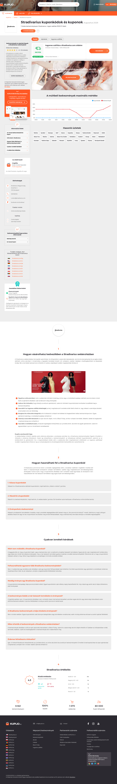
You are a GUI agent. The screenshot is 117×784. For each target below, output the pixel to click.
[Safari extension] (92, 764)
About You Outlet (62, 136)
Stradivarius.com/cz (17, 261)
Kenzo (63, 133)
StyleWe (69, 140)
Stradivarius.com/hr (17, 268)
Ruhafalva (72, 136)
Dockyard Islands (99, 140)
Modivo (45, 136)
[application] (72, 110)
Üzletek (16, 17)
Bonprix (62, 140)
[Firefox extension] (98, 764)
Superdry (70, 133)
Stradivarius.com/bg (17, 258)
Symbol (43, 133)
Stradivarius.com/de (17, 263)
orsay (76, 140)
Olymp (90, 140)
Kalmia (52, 136)
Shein (93, 136)
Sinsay (87, 136)
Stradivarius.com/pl (17, 271)
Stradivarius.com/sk (17, 276)
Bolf (57, 133)
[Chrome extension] (89, 764)
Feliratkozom (71, 77)
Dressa (78, 133)
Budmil (80, 136)
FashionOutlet (87, 133)
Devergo (50, 133)
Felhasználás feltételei (51, 56)
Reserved (96, 133)
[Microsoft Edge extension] (95, 764)
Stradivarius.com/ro (17, 273)
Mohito (36, 133)
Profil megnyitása (17, 166)
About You (37, 136)
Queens (83, 140)
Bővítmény (90, 749)
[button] (96, 100)
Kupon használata (17, 76)
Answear (36, 140)
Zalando (54, 140)
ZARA (103, 133)
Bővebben (7, 87)
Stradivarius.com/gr (17, 266)
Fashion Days (45, 140)
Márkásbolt (101, 136)
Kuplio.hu (8, 17)
